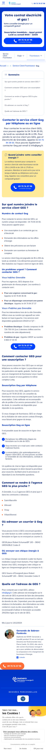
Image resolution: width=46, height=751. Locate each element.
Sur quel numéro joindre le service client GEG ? (22, 82)
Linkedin (22, 657)
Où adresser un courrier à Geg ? (17, 105)
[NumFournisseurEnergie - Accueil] (15, 4)
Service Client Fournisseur (7, 56)
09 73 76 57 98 (39, 3)
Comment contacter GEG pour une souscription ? (22, 89)
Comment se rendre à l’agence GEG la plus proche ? (21, 97)
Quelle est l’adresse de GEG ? (16, 111)
